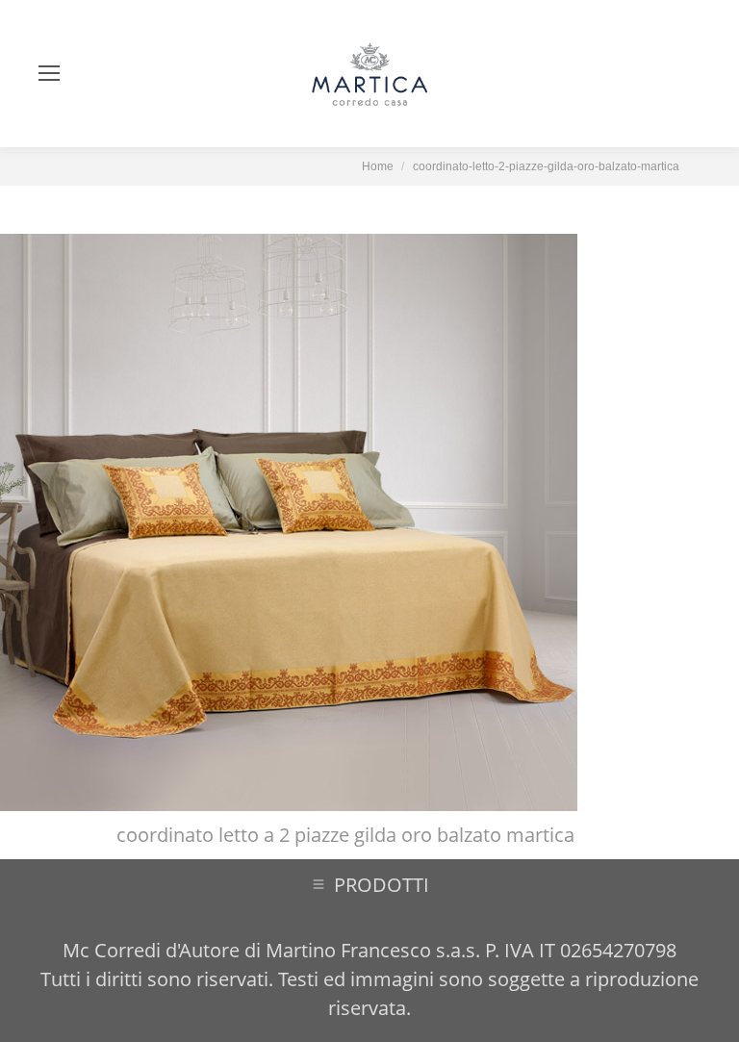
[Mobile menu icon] (49, 73)
